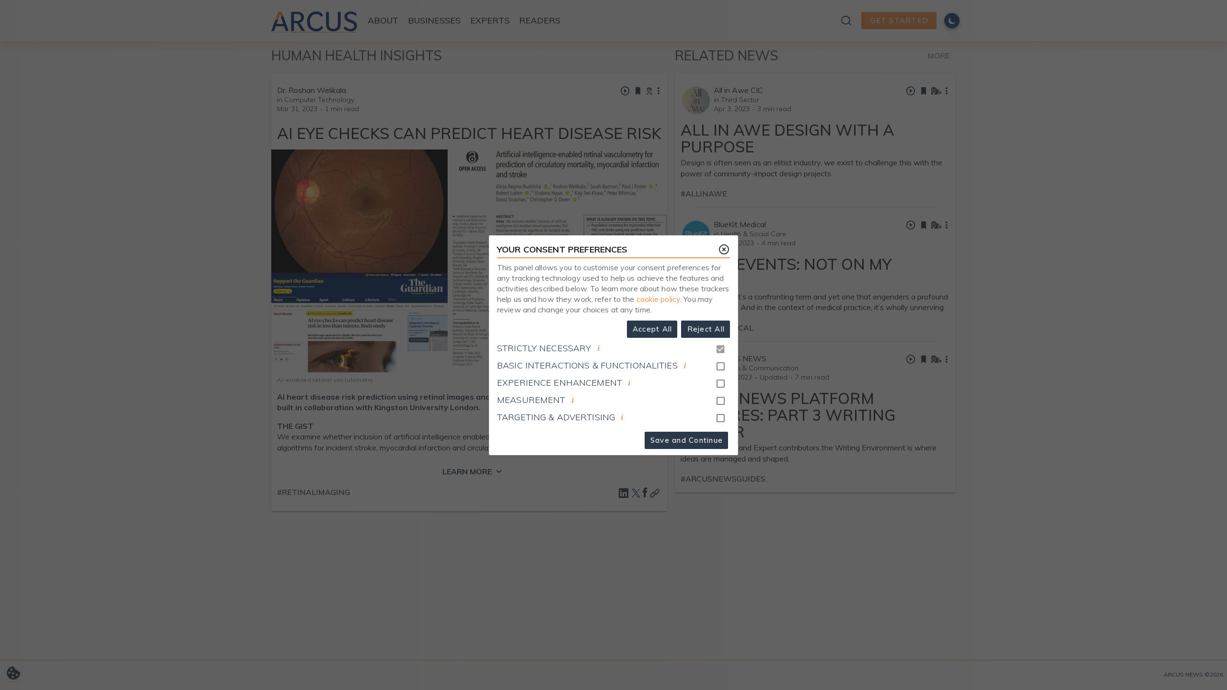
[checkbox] (720, 366)
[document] (598, 348)
